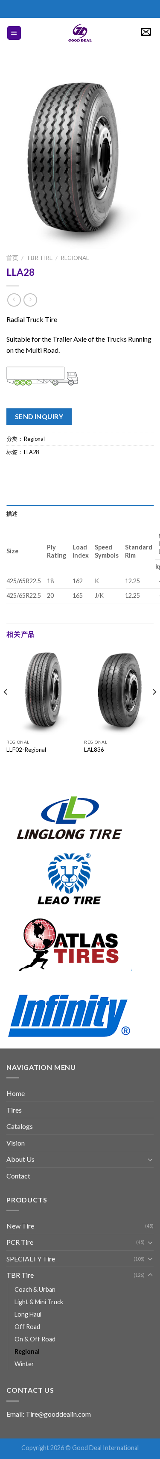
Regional (75, 257)
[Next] (154, 709)
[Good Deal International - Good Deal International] (80, 33)
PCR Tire (19, 1242)
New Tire (20, 1226)
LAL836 (94, 749)
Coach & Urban (35, 1289)
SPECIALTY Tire (30, 1259)
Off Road (27, 1326)
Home (15, 1093)
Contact (18, 1176)
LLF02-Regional (26, 749)
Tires (14, 1110)
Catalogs (19, 1126)
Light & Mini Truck (39, 1301)
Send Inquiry (39, 416)
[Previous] (6, 709)
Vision (15, 1143)
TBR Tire (39, 257)
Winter (24, 1363)
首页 (12, 257)
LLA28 (31, 452)
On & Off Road (35, 1339)
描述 (12, 513)
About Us (20, 1159)
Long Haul (28, 1314)
